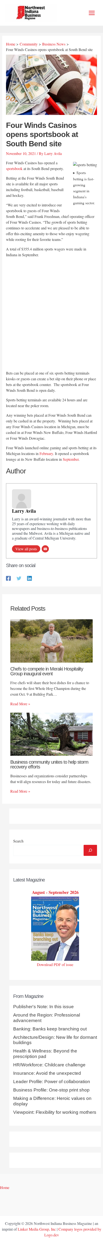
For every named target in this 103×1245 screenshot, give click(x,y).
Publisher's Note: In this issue (43, 1006)
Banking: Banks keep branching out (50, 1028)
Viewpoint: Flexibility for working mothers (54, 1112)
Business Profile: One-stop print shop (51, 1089)
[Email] (45, 548)
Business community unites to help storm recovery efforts (49, 764)
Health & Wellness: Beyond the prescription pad (45, 1053)
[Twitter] (19, 577)
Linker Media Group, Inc (37, 1229)
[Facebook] (8, 577)
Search (18, 840)
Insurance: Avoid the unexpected (47, 1073)
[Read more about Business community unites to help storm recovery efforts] (51, 733)
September (71, 459)
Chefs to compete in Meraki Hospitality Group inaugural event (46, 671)
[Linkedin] (29, 577)
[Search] (90, 850)
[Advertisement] (51, 315)
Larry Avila (24, 510)
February (46, 453)
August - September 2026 (55, 892)
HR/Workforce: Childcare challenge (49, 1064)
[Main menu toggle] (91, 12)
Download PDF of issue (55, 964)
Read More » (20, 703)
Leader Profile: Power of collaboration (51, 1081)
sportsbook (14, 168)
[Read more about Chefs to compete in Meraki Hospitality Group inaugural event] (51, 640)
